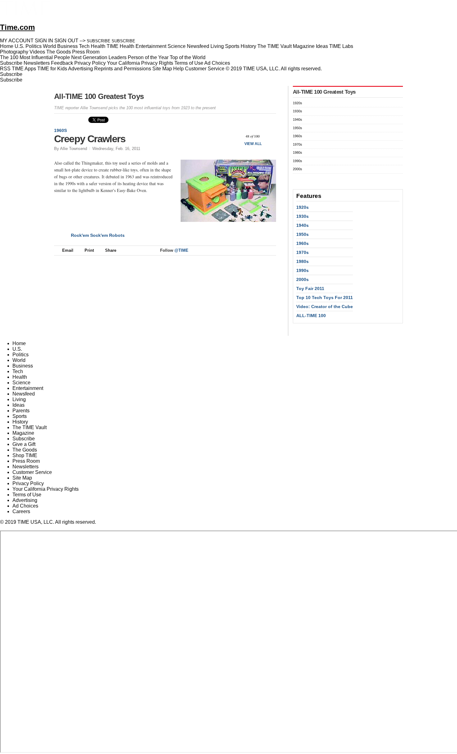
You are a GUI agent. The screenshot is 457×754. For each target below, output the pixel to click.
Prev (236, 136)
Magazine (23, 433)
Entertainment (27, 388)
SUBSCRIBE (98, 41)
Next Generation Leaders (99, 57)
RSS (5, 68)
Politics (20, 354)
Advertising (80, 68)
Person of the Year (148, 57)
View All (253, 144)
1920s (297, 103)
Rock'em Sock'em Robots (98, 235)
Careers (21, 511)
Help (178, 68)
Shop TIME (24, 455)
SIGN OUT (66, 40)
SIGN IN (44, 40)
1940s (297, 119)
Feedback (62, 63)
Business (22, 365)
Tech (17, 371)
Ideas (18, 405)
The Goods (24, 449)
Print (89, 250)
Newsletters (37, 63)
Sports (19, 416)
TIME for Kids (52, 68)
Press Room (26, 461)
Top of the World (187, 57)
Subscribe (11, 63)
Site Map (162, 68)
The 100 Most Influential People (35, 57)
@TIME (181, 250)
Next (269, 136)
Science (21, 382)
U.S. (17, 349)
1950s (297, 128)
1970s (297, 144)
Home (19, 343)
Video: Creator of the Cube (324, 306)
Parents (21, 410)
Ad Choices (217, 63)
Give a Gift (23, 444)
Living (19, 399)
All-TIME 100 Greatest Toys (99, 96)
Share (110, 250)
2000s (297, 169)
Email (67, 250)
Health (19, 377)
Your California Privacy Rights (140, 63)
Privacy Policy (90, 63)
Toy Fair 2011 (310, 288)
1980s (297, 152)
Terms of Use (188, 63)
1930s (297, 111)
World (18, 360)
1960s (60, 130)
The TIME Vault (29, 427)
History (20, 421)
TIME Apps (24, 68)
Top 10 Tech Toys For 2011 (324, 297)
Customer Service (204, 68)
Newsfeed (23, 393)
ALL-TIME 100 (311, 315)
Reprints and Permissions (122, 68)
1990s (297, 161)
